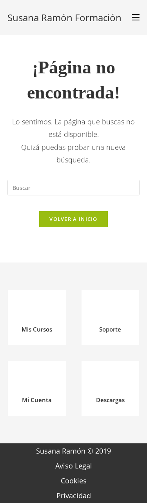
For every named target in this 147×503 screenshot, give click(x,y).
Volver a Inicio (73, 218)
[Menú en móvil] (133, 17)
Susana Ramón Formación (64, 17)
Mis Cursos (37, 329)
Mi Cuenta (37, 400)
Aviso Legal (73, 465)
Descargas (110, 400)
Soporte (110, 329)
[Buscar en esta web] (73, 186)
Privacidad (73, 495)
